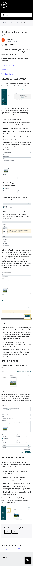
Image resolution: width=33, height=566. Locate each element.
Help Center (5, 23)
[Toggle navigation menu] (30, 5)
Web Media (15, 23)
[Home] (4, 5)
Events (23, 23)
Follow (12, 44)
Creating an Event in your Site (11, 549)
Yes (8, 531)
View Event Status (7, 74)
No (14, 531)
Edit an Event (5, 69)
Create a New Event (8, 65)
